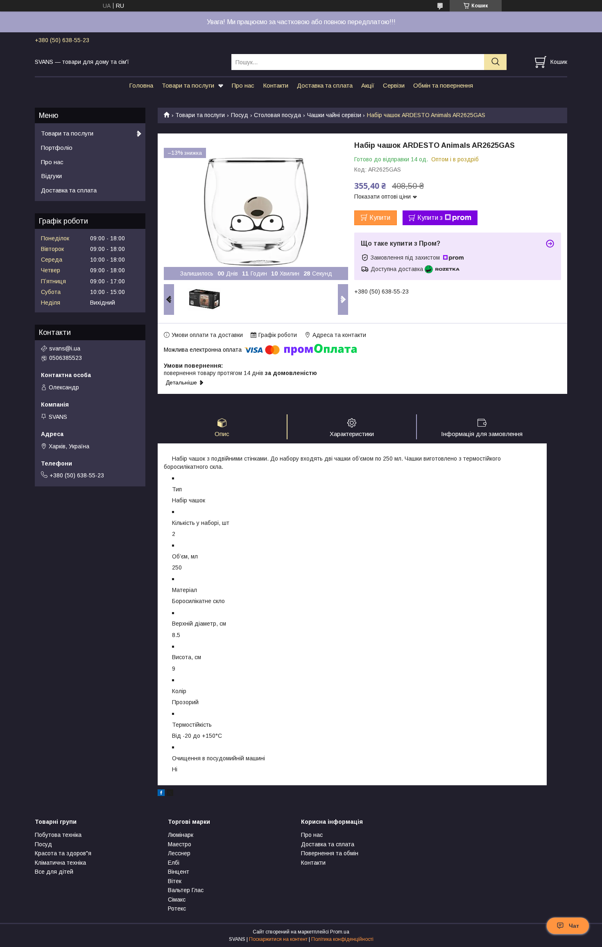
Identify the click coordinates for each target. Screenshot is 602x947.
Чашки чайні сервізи (334, 115)
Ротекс (177, 908)
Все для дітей (54, 871)
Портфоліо (56, 147)
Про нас (243, 85)
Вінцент (178, 871)
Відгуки (51, 175)
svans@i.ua (64, 348)
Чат (574, 925)
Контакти (275, 85)
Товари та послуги (188, 85)
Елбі (173, 862)
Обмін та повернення (443, 85)
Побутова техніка (58, 835)
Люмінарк (180, 835)
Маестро (179, 844)
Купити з (430, 217)
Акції (367, 85)
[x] (170, 794)
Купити (379, 217)
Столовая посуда (277, 115)
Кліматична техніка (60, 862)
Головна (141, 85)
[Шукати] (495, 62)
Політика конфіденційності (342, 939)
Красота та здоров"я (63, 853)
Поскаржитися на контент (278, 939)
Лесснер (179, 853)
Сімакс (177, 899)
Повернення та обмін (329, 853)
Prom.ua (339, 932)
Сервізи (394, 85)
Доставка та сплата (325, 85)
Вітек (174, 881)
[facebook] (161, 794)
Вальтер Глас (186, 890)
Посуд (239, 115)
